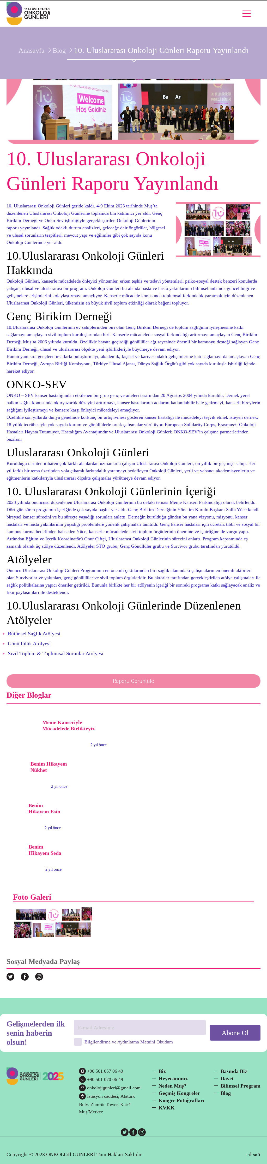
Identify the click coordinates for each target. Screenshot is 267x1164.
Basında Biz (234, 1071)
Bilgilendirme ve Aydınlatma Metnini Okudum (128, 1041)
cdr (253, 1154)
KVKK (167, 1108)
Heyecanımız (173, 1078)
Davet (227, 1078)
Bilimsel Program (240, 1086)
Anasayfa (32, 50)
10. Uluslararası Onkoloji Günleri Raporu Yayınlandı (161, 50)
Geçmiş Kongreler (179, 1093)
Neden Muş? (172, 1086)
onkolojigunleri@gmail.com (114, 1087)
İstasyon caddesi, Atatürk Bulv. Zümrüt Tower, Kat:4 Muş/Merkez (107, 1104)
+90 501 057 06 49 (105, 1071)
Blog (59, 50)
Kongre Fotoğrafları (181, 1100)
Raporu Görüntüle (133, 681)
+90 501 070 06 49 (105, 1079)
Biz (162, 1071)
